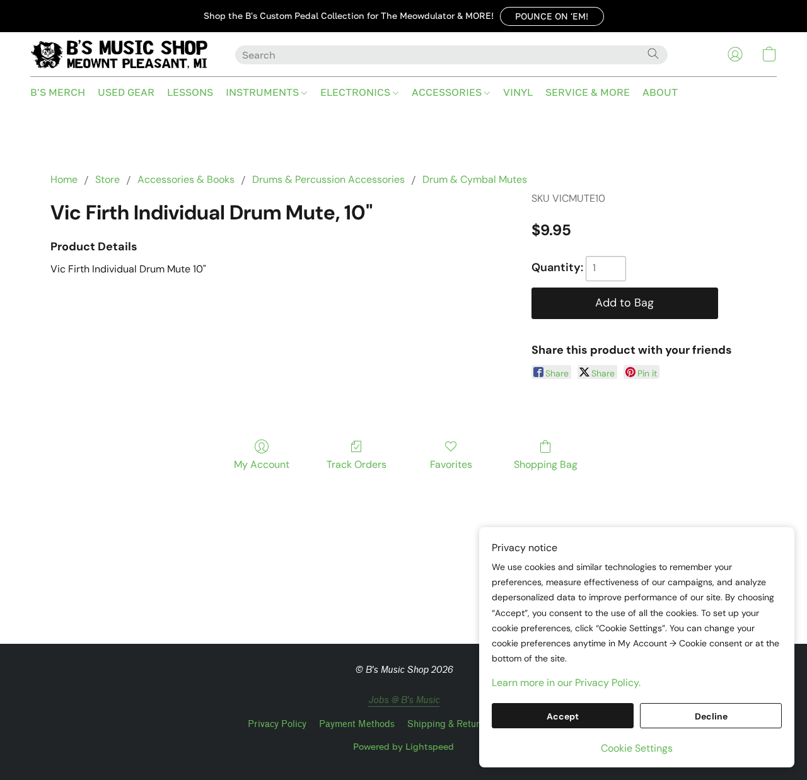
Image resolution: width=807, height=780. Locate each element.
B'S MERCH (57, 92)
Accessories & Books (186, 179)
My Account (261, 464)
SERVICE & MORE (587, 92)
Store (107, 179)
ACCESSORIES (448, 92)
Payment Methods (357, 724)
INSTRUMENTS (263, 92)
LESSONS (190, 92)
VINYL (518, 92)
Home (64, 179)
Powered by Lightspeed (403, 746)
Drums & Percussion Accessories (328, 179)
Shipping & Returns (448, 724)
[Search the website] (653, 53)
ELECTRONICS (356, 92)
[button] (552, 16)
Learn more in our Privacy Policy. (566, 682)
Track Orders (356, 464)
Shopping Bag (546, 464)
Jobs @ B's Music (403, 700)
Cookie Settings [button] (637, 748)
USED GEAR (126, 92)
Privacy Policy (277, 724)
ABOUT (660, 92)
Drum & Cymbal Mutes (474, 179)
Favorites (451, 464)
